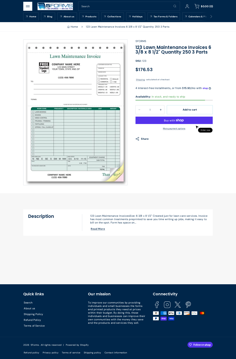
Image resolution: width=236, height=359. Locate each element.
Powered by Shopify (77, 344)
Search (28, 302)
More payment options (174, 128)
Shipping (140, 79)
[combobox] (129, 6)
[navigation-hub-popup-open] (27, 6)
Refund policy (31, 352)
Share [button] (145, 139)
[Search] (174, 6)
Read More (98, 229)
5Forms (35, 344)
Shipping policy (92, 352)
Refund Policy (32, 319)
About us (29, 308)
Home (74, 26)
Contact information (116, 352)
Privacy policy (50, 352)
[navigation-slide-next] (207, 17)
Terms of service (71, 352)
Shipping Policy (33, 314)
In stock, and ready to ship (160, 96)
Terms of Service (34, 325)
